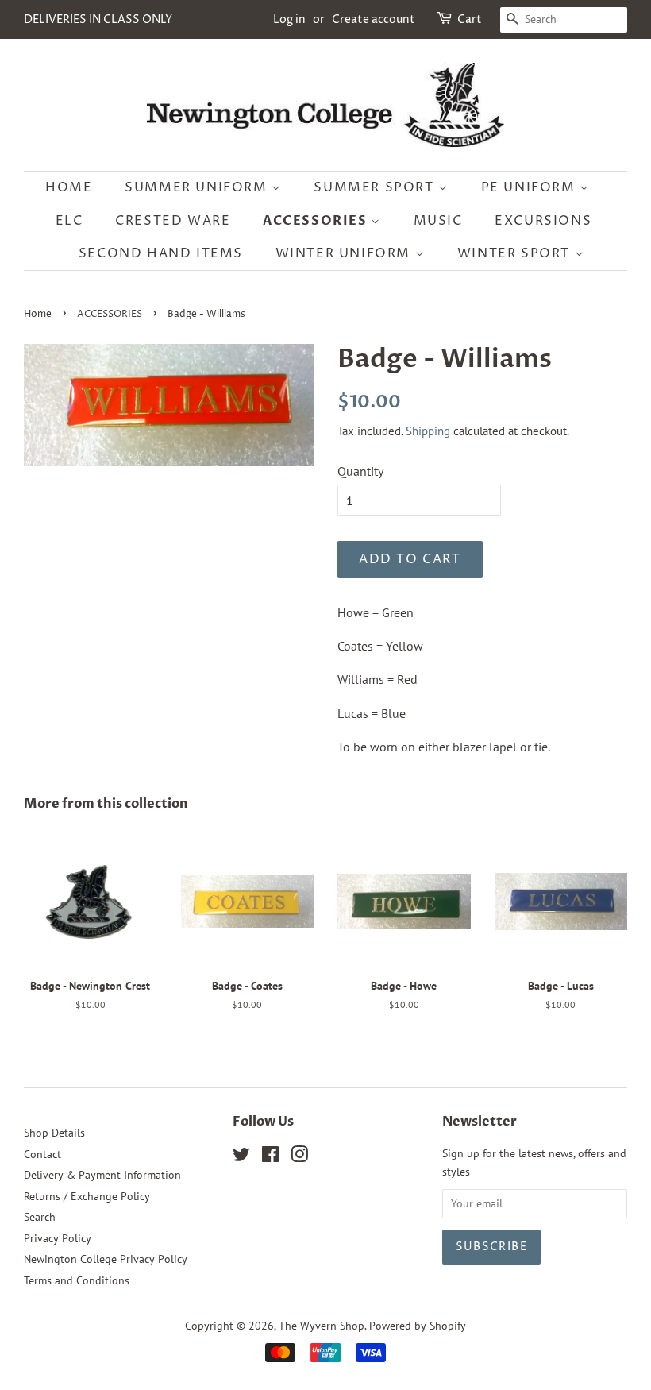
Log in (289, 19)
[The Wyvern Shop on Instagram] (299, 1157)
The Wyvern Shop (321, 1326)
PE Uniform (530, 187)
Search (40, 1217)
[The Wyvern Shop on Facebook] (270, 1157)
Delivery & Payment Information (102, 1175)
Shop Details (54, 1133)
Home (68, 187)
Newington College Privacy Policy (105, 1259)
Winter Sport (516, 253)
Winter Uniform (345, 253)
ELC (69, 221)
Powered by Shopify (417, 1326)
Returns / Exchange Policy (87, 1196)
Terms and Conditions (76, 1280)
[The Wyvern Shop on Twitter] (241, 1157)
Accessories (317, 221)
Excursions (543, 221)
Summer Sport (376, 187)
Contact (42, 1154)
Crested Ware (172, 221)
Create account (373, 19)
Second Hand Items (161, 253)
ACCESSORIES (109, 314)
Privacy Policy (57, 1238)
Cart (469, 19)
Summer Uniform (198, 187)
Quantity (360, 471)
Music (438, 221)
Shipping (428, 430)
